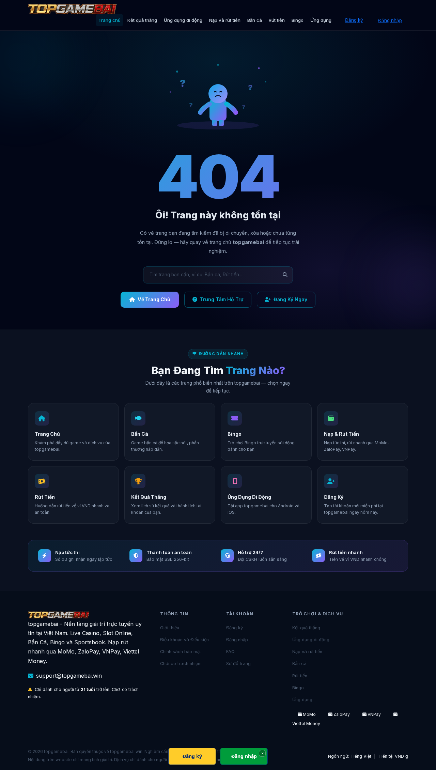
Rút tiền (277, 20)
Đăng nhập (390, 20)
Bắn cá (254, 20)
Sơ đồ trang (238, 663)
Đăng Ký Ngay (290, 299)
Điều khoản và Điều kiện (184, 639)
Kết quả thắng (142, 20)
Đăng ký (354, 20)
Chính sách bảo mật (180, 651)
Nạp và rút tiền (224, 20)
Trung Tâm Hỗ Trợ (222, 299)
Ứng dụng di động (183, 20)
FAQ (230, 651)
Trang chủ (109, 20)
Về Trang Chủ (154, 299)
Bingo (297, 20)
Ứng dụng (320, 20)
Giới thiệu (169, 627)
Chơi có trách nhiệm (181, 663)
